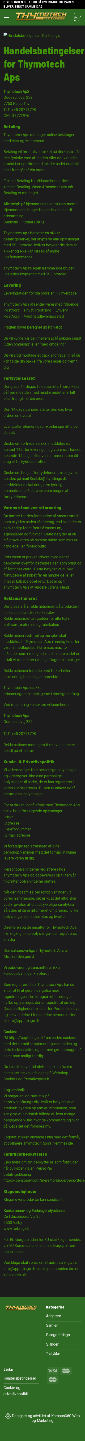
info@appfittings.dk (24, 1020)
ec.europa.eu (14, 1251)
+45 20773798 (24, 109)
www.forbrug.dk (16, 1228)
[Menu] (6, 17)
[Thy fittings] (41, 17)
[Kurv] (77, 17)
